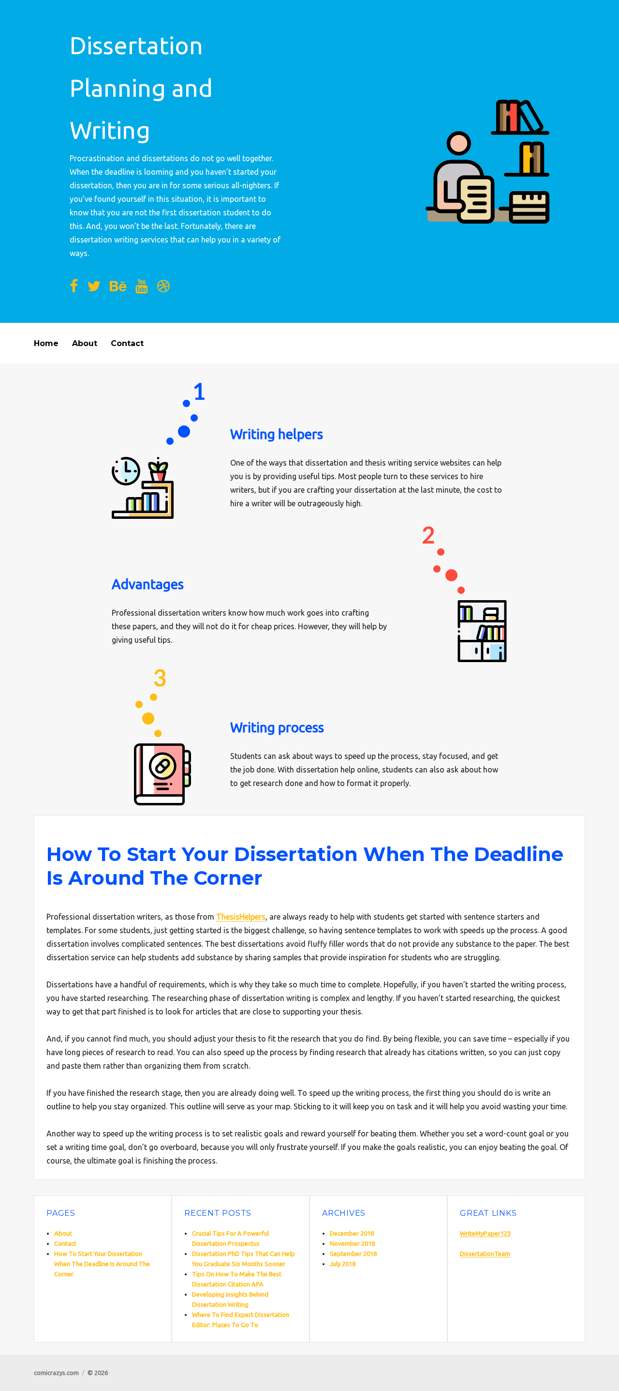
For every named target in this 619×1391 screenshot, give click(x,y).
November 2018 (352, 1243)
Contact (127, 343)
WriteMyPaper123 (485, 1233)
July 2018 (342, 1263)
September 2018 (353, 1253)
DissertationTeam (485, 1253)
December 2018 (352, 1233)
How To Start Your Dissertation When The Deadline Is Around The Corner (102, 1263)
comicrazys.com (56, 1372)
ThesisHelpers (240, 916)
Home (46, 343)
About (84, 343)
